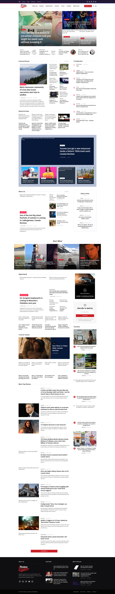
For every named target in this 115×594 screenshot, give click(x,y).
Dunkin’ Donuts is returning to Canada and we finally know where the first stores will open (86, 450)
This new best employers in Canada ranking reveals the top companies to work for (86, 372)
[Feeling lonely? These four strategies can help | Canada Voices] (29, 507)
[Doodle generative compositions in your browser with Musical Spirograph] (53, 302)
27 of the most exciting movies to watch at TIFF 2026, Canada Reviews (53, 74)
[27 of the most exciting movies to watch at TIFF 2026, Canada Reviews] (53, 67)
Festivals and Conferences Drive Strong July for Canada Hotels (85, 201)
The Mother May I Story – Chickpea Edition (85, 121)
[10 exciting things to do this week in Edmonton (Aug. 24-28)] (52, 206)
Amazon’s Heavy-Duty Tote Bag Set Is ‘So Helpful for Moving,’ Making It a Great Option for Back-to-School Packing (37, 127)
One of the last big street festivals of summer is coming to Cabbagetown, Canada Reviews (32, 219)
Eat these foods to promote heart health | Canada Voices (54, 456)
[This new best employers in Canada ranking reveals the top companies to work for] (85, 361)
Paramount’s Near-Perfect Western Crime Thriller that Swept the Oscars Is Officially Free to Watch (61, 581)
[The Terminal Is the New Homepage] (51, 368)
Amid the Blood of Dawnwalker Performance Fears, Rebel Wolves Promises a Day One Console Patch (89, 263)
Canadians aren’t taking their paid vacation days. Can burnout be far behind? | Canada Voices (84, 81)
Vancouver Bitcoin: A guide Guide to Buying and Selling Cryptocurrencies (88, 575)
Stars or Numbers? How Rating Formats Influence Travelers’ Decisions (63, 377)
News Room (23, 97)
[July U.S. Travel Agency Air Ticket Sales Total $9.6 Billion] (37, 368)
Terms (28, 1)
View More (66, 61)
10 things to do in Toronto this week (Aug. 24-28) (62, 222)
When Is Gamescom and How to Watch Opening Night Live (63, 88)
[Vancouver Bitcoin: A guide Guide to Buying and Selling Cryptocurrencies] (76, 574)
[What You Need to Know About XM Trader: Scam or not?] (76, 583)
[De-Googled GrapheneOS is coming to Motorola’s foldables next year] (33, 286)
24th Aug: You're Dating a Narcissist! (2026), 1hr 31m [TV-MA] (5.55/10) (47, 181)
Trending (68, 6)
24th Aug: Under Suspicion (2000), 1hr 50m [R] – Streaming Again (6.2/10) (63, 125)
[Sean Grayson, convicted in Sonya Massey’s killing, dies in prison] (46, 257)
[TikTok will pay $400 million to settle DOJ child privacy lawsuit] (37, 319)
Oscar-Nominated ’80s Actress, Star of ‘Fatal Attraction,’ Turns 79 (61, 568)
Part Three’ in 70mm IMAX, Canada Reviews (59, 348)
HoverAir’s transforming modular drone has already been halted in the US (50, 327)
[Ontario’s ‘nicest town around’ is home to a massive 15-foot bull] (29, 172)
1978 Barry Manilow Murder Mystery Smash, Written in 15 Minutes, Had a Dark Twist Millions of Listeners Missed (55, 441)
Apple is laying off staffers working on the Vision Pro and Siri (63, 326)
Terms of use (82, 591)
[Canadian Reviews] (24, 6)
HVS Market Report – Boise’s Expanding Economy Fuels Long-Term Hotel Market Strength (53, 88)
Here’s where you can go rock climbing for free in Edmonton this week (83, 53)
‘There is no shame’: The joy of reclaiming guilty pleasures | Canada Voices (85, 226)
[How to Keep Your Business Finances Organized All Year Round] (85, 337)
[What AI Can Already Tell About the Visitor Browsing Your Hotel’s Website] (24, 368)
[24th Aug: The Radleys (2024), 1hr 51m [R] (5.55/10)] (73, 52)
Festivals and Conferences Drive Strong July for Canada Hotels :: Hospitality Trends (24, 126)
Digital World (49, 6)
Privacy (23, 1)
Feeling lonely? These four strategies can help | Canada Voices (54, 505)
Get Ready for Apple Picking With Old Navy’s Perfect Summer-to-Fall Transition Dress (64, 102)
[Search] (95, 5)
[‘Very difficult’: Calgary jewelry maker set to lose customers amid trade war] (68, 257)
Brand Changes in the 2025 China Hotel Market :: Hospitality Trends (88, 42)
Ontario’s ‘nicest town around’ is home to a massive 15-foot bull (28, 181)
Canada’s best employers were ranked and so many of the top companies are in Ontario (86, 98)
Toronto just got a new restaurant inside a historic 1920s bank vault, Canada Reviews (75, 151)
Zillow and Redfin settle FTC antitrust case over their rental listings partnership (69, 41)
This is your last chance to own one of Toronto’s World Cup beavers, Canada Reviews (67, 181)
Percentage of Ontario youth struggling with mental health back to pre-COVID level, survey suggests (55, 488)
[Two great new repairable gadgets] (64, 302)
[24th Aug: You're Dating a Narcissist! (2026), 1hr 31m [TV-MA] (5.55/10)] (48, 172)
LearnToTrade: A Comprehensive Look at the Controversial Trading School (86, 113)
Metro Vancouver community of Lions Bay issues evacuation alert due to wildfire (32, 91)
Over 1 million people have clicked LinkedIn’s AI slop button (24, 327)
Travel (62, 6)
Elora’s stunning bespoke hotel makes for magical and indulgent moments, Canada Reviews (62, 197)
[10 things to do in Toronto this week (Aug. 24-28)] (52, 223)
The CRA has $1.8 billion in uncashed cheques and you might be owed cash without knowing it (36, 37)
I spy (77, 66)
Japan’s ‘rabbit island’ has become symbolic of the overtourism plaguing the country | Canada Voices (50, 126)
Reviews (42, 6)
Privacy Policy (84, 320)
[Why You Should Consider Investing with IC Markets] (76, 567)
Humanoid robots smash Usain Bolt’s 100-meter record (54, 538)
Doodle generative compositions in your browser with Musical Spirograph (53, 309)
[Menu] (19, 2)
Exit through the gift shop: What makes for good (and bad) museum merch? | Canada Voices (86, 398)
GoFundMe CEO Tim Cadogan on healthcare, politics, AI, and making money (45, 53)
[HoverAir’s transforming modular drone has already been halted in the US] (51, 319)
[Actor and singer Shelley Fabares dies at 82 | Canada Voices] (29, 474)
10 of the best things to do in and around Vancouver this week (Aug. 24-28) (62, 214)
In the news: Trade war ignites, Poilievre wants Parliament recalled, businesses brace (61, 574)
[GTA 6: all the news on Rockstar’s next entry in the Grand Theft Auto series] (58, 282)
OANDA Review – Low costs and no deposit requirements (85, 72)
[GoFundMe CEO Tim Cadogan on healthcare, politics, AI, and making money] (53, 52)
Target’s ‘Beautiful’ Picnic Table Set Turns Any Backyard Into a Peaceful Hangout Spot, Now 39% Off (25, 53)
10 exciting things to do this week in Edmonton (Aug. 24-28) (62, 205)
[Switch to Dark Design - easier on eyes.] (93, 6)
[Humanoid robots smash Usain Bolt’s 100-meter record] (29, 539)
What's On (67, 19)
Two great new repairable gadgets (63, 309)
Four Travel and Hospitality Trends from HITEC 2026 (86, 89)
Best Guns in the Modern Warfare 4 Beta (85, 217)
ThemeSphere (35, 591)
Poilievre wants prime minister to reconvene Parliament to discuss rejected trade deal (54, 408)
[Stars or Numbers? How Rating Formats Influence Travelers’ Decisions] (64, 368)
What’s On (35, 6)
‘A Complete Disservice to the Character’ (53, 425)
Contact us (39, 1)
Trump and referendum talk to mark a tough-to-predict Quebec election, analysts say (85, 209)
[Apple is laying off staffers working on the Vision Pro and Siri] (64, 319)
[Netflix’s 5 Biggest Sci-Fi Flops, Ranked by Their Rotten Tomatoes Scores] (29, 523)
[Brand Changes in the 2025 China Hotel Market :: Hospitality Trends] (87, 37)
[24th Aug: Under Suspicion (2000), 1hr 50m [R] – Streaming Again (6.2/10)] (64, 117)
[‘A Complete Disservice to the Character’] (29, 426)
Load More (43, 551)
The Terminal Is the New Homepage (50, 376)
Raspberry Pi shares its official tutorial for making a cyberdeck (53, 102)
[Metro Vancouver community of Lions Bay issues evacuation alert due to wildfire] (33, 74)
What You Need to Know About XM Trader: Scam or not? (88, 582)
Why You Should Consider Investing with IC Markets (87, 567)
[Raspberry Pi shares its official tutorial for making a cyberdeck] (53, 94)
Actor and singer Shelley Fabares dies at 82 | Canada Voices (55, 472)
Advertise (33, 1)
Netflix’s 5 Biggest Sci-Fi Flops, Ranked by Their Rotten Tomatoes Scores (54, 521)
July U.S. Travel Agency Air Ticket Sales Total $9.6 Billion (37, 377)
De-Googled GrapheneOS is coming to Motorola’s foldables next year (31, 300)
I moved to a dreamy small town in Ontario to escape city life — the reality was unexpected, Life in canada (24, 263)
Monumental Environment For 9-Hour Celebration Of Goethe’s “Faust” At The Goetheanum (64, 74)
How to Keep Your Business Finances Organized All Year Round (86, 347)
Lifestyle (56, 6)
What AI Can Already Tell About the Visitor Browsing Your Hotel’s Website (24, 377)
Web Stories (76, 6)
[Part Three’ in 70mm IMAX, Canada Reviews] (35, 348)
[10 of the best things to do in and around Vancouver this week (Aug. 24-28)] (52, 214)
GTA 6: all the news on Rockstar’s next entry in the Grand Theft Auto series (58, 292)
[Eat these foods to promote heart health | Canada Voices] (29, 458)
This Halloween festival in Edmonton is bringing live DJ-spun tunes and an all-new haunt (77, 24)
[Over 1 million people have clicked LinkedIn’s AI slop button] (24, 319)
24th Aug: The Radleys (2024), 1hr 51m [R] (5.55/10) (64, 53)
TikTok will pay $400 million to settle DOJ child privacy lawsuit (37, 326)
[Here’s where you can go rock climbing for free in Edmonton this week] (92, 52)
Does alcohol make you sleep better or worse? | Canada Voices (86, 106)
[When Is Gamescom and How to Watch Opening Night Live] (64, 81)
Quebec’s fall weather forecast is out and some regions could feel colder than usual (84, 181)
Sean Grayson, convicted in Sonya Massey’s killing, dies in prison (46, 263)
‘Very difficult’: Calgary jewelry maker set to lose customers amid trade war (68, 263)
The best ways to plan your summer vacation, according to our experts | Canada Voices (86, 424)
